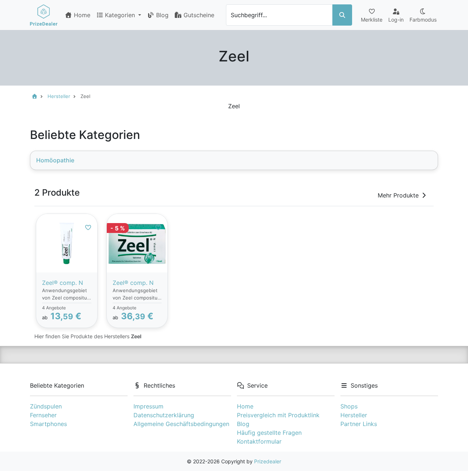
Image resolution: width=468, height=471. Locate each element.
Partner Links (358, 423)
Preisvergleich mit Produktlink (278, 415)
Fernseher (43, 415)
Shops (349, 406)
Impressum (148, 406)
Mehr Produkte (398, 195)
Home (81, 15)
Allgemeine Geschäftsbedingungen (181, 423)
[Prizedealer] (43, 15)
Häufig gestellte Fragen (269, 432)
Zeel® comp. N (62, 282)
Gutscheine (198, 15)
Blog (161, 15)
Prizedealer (267, 461)
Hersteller (353, 415)
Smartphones (48, 423)
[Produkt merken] (88, 227)
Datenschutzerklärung (163, 415)
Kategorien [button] (121, 15)
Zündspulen (46, 406)
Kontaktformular (259, 441)
